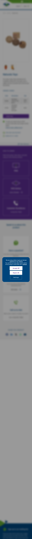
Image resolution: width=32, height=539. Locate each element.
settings (25, 264)
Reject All (16, 273)
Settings (16, 277)
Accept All (16, 268)
